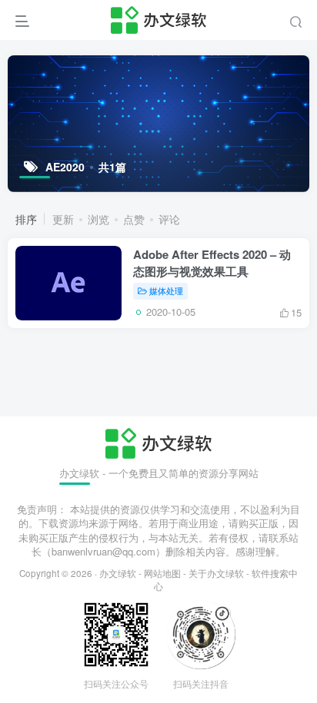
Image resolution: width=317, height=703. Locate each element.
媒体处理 (166, 290)
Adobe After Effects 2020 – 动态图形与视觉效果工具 (212, 263)
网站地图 (162, 573)
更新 (63, 219)
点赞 (134, 219)
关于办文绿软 (216, 573)
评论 (169, 219)
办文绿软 (117, 573)
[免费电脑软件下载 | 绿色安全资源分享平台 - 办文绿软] (158, 441)
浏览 (98, 219)
